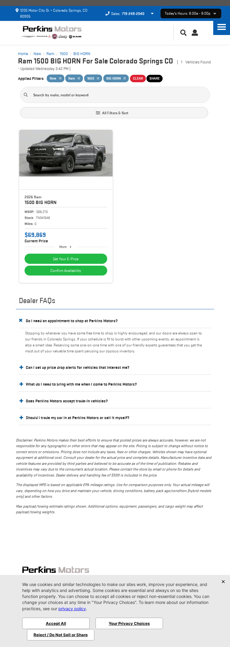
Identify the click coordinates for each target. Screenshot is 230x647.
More (63, 247)
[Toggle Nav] (221, 27)
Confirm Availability (65, 270)
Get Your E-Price (65, 259)
